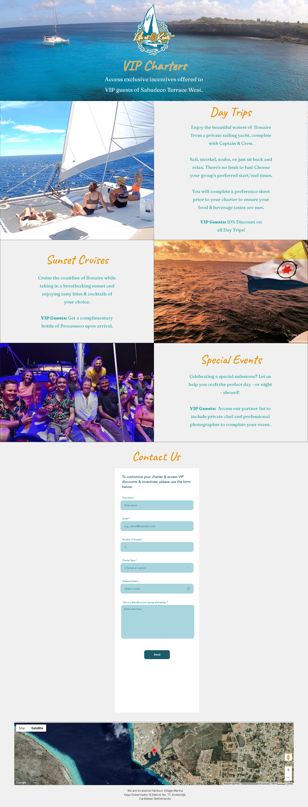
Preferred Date (131, 581)
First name (127, 498)
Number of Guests (131, 539)
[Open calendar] (188, 588)
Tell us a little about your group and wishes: (144, 602)
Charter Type (128, 560)
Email (125, 518)
